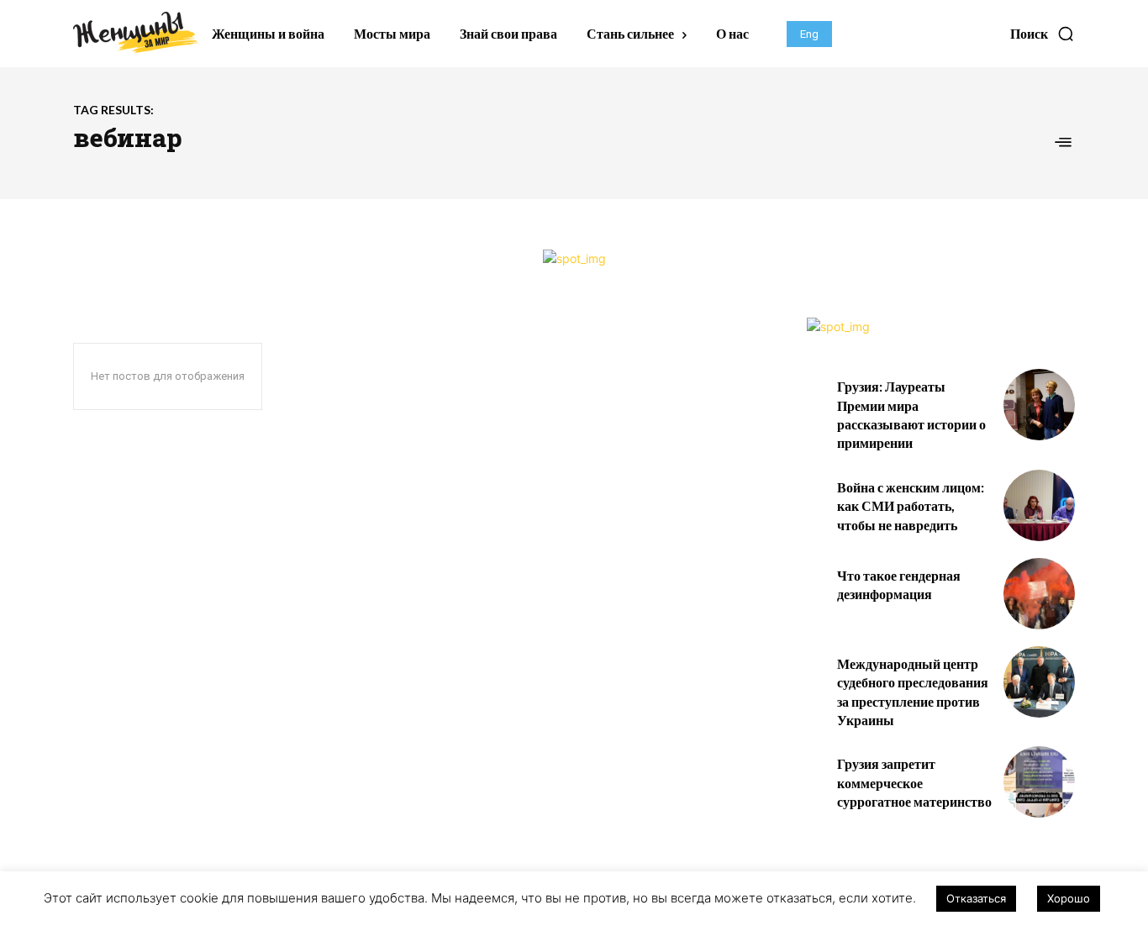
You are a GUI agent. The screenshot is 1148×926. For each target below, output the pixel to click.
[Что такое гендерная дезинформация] (1039, 593)
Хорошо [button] (1068, 898)
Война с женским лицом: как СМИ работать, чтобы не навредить (910, 506)
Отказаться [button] (976, 898)
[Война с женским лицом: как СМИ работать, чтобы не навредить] (1039, 505)
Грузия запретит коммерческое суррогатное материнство (914, 782)
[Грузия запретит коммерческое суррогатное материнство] (1039, 782)
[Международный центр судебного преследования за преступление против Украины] (1039, 682)
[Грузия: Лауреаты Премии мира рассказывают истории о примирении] (1039, 404)
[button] (1042, 33)
